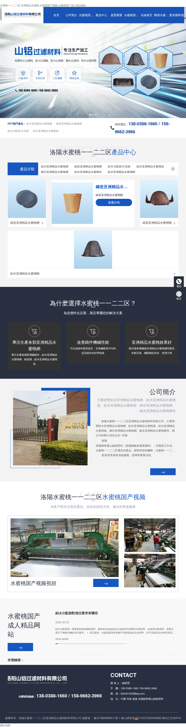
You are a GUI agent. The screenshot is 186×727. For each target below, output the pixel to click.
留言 (178, 298)
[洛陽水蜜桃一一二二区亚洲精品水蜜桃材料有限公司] (93, 62)
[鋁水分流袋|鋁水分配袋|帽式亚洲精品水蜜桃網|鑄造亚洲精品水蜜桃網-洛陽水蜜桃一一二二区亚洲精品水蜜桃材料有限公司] (22, 15)
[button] (90, 114)
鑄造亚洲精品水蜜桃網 (69, 123)
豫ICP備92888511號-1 (107, 718)
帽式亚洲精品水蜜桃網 (54, 172)
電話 (178, 286)
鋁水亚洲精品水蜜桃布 (88, 172)
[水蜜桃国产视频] (149, 535)
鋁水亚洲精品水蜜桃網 (39, 123)
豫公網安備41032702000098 (139, 718)
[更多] (172, 169)
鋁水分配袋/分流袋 (18, 131)
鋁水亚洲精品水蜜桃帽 (121, 172)
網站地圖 (5, 725)
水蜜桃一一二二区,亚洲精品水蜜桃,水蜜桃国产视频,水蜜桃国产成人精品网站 (43, 5)
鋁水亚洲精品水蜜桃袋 (45, 131)
